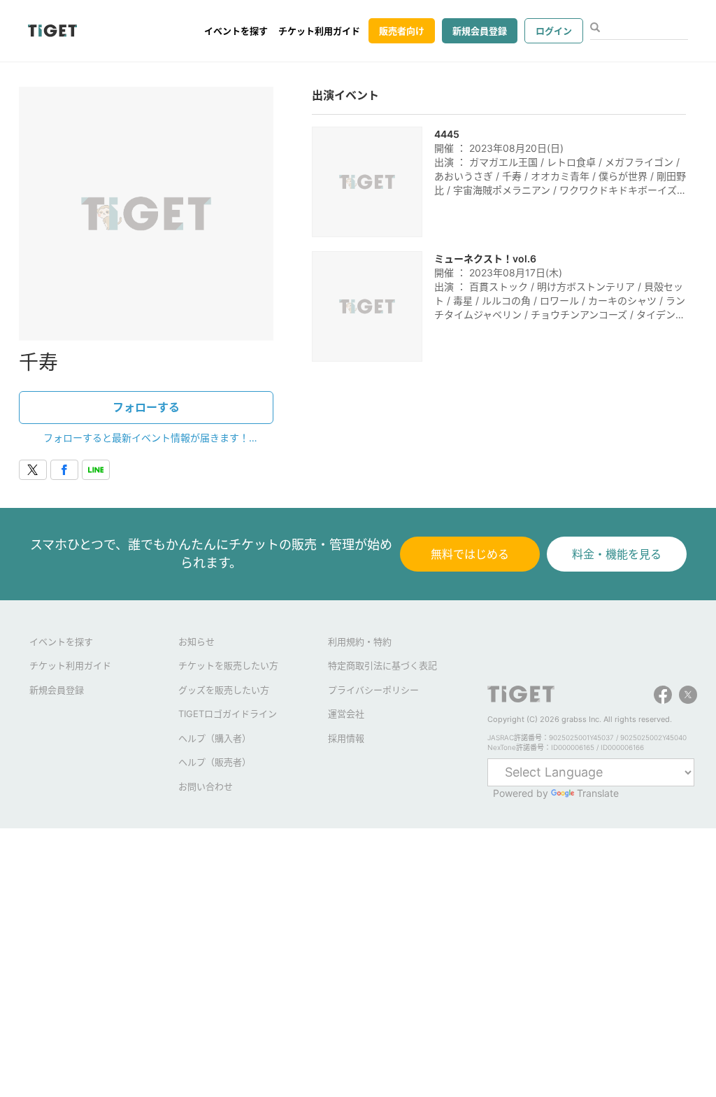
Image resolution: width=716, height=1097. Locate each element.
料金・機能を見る (616, 554)
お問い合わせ (205, 786)
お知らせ (196, 641)
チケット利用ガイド (319, 30)
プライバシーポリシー (373, 689)
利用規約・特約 (360, 641)
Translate (598, 793)
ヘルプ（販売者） (214, 761)
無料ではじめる (470, 554)
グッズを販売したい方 (223, 689)
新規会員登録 (479, 30)
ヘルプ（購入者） (214, 738)
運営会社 (346, 713)
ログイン (554, 30)
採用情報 (346, 738)
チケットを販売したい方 (228, 665)
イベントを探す (236, 30)
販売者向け (401, 30)
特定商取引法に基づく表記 (382, 665)
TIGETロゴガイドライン (227, 713)
